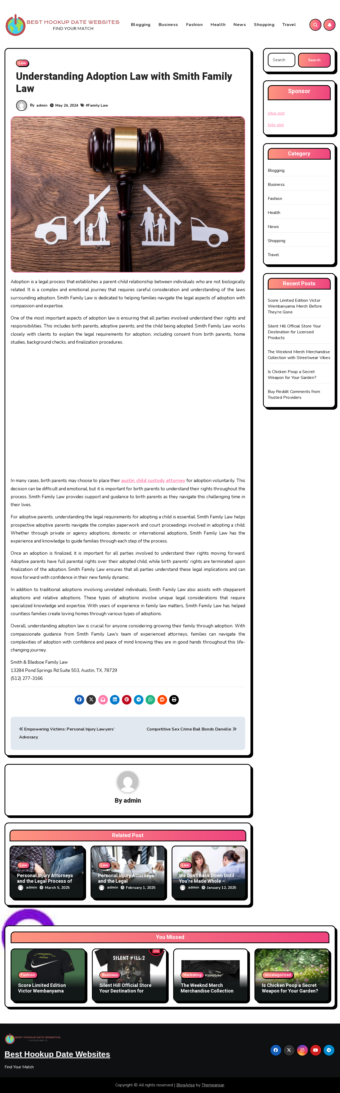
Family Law (98, 105)
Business (168, 25)
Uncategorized (278, 974)
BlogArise (185, 1085)
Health (218, 25)
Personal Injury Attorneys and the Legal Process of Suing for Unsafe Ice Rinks (46, 881)
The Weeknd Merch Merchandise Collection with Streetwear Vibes (299, 355)
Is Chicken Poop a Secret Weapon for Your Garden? (292, 375)
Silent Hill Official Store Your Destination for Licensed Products (294, 332)
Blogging (141, 25)
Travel (289, 25)
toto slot (276, 125)
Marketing (192, 974)
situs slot (276, 113)
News (239, 25)
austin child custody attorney (153, 481)
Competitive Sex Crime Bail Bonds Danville (189, 729)
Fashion (194, 25)
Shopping (264, 25)
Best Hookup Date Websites (57, 1054)
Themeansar (213, 1085)
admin (42, 105)
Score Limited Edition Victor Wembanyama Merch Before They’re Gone (295, 306)
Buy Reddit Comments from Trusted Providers (294, 394)
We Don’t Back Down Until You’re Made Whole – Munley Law (206, 881)
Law (22, 62)
